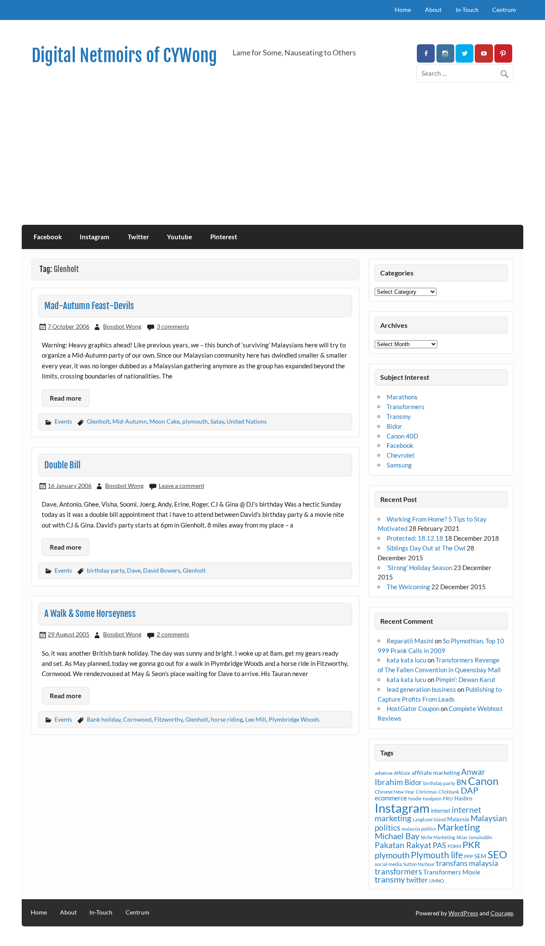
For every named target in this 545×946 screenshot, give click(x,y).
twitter (417, 879)
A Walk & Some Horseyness (90, 613)
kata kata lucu (406, 660)
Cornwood (137, 719)
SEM (480, 856)
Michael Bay (397, 836)
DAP (469, 790)
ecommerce (391, 798)
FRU (448, 798)
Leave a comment (181, 485)
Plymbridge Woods (294, 719)
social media (388, 864)
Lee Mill (255, 719)
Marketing (458, 827)
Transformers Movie (451, 872)
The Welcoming (408, 587)
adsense (384, 773)
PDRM (454, 846)
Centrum (504, 9)
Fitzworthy (168, 719)
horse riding (227, 719)
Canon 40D (402, 436)
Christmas (426, 791)
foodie (415, 798)
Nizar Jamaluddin (474, 837)
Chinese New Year (395, 791)
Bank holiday (103, 719)
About (433, 9)
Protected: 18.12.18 (415, 538)
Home (403, 9)
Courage (501, 913)
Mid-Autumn (129, 421)
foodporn (432, 798)
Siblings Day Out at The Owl (426, 548)
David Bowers (161, 570)
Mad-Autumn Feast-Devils (89, 305)
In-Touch (467, 9)
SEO (497, 854)
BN (461, 782)
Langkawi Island (429, 819)
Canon (483, 780)
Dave (134, 570)
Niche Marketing (438, 837)
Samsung (399, 465)
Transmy (399, 416)
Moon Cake (164, 421)
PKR (471, 844)
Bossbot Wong (122, 326)
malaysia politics (419, 828)
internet (440, 810)
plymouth (195, 421)
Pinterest (223, 237)
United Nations (247, 421)
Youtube (179, 237)
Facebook (48, 237)
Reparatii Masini (410, 641)
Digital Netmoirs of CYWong (124, 55)
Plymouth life (437, 855)
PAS (439, 845)
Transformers (406, 406)
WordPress (463, 913)
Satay (217, 421)
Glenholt (98, 421)
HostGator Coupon (413, 708)
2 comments (173, 634)
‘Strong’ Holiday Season (419, 567)
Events (63, 421)
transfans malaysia (467, 863)
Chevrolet (401, 455)
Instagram (94, 237)
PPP (468, 856)
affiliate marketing (436, 772)
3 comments (173, 326)
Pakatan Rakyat (403, 845)
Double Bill (62, 464)
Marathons (402, 397)
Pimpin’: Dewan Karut (466, 679)
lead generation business (421, 689)
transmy (390, 879)
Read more (65, 398)
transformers (398, 871)
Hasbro (463, 798)
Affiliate (402, 773)
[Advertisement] (272, 161)
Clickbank (449, 791)
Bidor (394, 426)
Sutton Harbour (419, 864)
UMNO (436, 880)
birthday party (105, 570)
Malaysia (458, 819)
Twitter (138, 237)
